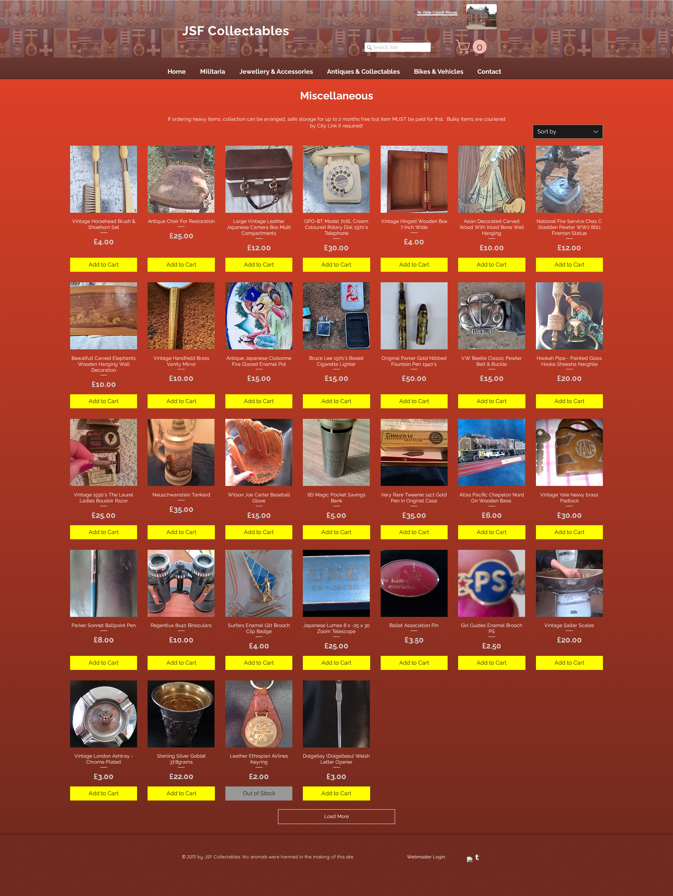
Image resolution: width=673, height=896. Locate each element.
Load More (336, 816)
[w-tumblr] (477, 857)
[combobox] (568, 132)
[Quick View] (103, 179)
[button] (473, 47)
